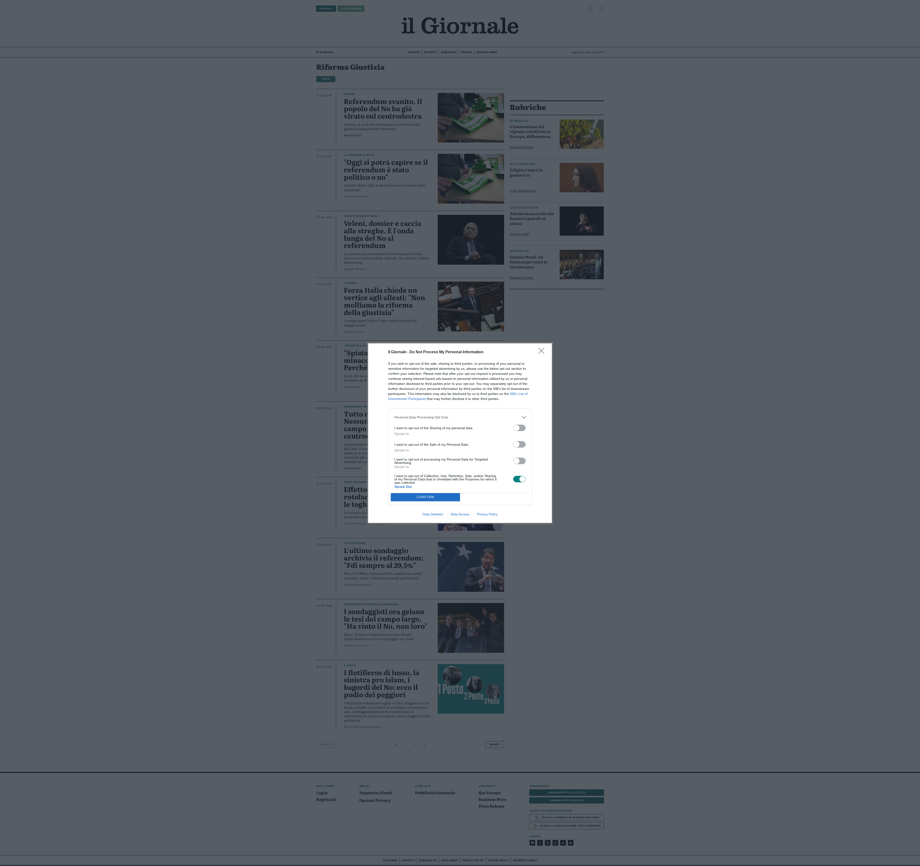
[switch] (519, 428)
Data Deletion (433, 514)
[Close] (542, 352)
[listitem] (460, 417)
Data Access (460, 514)
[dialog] (460, 433)
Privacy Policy (487, 514)
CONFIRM (425, 497)
